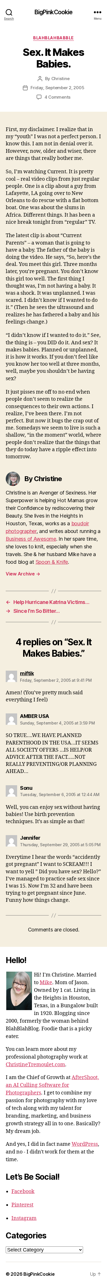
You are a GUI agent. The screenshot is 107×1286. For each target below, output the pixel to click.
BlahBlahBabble (53, 37)
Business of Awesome (31, 539)
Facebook (23, 1191)
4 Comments (57, 97)
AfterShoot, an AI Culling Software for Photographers (52, 1085)
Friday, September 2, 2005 (57, 87)
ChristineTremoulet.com (35, 1064)
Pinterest (22, 1205)
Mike (46, 982)
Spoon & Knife (52, 562)
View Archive (23, 574)
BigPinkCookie (54, 12)
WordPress (85, 1144)
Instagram (24, 1218)
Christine (60, 78)
